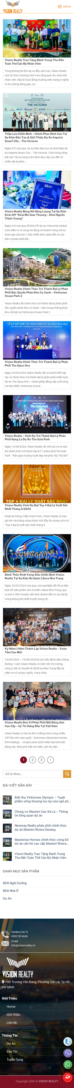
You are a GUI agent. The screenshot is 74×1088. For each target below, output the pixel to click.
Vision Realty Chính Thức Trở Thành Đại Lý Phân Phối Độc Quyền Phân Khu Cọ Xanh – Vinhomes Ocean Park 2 (36, 292)
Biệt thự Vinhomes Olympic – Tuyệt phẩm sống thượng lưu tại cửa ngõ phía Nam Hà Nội (43, 799)
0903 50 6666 (19, 936)
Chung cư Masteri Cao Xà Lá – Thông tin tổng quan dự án (41, 813)
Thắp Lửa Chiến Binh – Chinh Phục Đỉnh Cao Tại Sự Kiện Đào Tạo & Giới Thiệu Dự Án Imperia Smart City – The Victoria (36, 137)
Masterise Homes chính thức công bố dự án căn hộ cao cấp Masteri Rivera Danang (41, 842)
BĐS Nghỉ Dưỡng (15, 883)
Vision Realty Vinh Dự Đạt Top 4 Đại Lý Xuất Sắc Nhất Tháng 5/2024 (36, 507)
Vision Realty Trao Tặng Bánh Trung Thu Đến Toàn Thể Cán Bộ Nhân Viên (34, 61)
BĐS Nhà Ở (10, 891)
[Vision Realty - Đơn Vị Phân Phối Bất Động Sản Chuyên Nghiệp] (22, 6)
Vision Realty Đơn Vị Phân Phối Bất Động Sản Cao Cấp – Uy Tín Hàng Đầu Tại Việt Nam (34, 724)
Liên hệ (12, 1023)
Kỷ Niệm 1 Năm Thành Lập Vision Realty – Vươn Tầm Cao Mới (36, 650)
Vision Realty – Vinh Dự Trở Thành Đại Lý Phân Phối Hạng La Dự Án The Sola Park (35, 437)
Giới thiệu (14, 1014)
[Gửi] (67, 774)
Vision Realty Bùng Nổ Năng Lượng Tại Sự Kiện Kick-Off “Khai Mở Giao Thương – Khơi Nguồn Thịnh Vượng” (35, 215)
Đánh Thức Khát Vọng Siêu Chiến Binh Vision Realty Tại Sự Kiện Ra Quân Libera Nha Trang (34, 576)
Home (11, 1006)
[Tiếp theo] (50, 759)
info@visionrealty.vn (23, 945)
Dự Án (7, 898)
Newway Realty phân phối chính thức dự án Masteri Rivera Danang (41, 827)
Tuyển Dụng (15, 1059)
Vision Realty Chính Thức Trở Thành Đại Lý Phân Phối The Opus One (36, 363)
